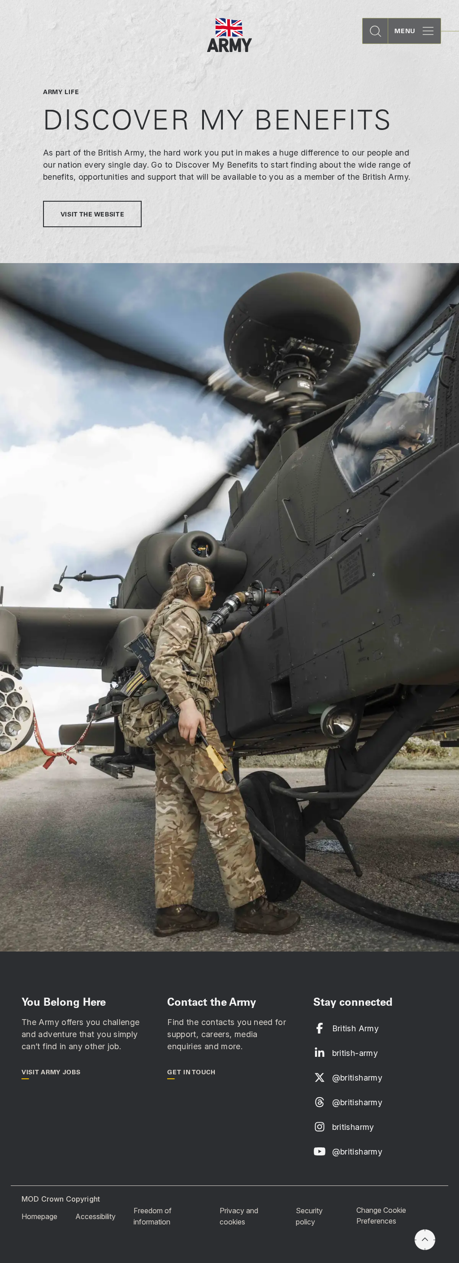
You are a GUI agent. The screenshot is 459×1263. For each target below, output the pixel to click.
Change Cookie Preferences (381, 1215)
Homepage (39, 1215)
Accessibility (95, 1215)
